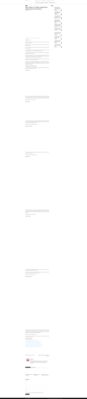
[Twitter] (27, 12)
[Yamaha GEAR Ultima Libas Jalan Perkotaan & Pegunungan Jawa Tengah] (52, 17)
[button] (61, 2)
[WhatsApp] (30, 12)
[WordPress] (34, 364)
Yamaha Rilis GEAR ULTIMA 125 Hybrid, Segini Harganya (58, 37)
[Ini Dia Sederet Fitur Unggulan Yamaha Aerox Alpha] (37, 371)
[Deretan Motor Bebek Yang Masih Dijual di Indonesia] (29, 371)
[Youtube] (61, 0)
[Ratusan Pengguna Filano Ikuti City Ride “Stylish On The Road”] (52, 34)
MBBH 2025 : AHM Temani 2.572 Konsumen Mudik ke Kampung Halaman (58, 25)
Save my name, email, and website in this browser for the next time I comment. (35, 392)
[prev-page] (25, 376)
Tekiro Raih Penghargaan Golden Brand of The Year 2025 (58, 45)
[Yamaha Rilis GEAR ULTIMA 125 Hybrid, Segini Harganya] (52, 38)
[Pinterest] (29, 12)
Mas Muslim (27, 10)
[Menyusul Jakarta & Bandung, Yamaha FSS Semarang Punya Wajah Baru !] (52, 21)
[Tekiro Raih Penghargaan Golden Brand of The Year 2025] (52, 46)
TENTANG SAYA (51, 398)
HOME (36, 2)
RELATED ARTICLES (28, 367)
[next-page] (26, 376)
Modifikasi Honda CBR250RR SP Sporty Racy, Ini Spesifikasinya (43, 355)
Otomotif (28, 4)
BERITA (38, 2)
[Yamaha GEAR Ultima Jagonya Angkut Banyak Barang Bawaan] (52, 13)
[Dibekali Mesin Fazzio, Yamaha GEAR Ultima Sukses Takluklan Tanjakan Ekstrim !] (52, 8)
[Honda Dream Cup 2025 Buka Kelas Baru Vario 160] (52, 30)
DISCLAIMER (60, 398)
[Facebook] (57, 0)
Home (26, 4)
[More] (32, 12)
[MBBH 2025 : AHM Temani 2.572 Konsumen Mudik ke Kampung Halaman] (52, 25)
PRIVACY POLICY (57, 398)
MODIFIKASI (46, 2)
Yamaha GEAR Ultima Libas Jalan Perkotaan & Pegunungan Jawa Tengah (58, 17)
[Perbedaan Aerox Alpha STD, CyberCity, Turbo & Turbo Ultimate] (45, 371)
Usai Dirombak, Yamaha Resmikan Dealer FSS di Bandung (58, 41)
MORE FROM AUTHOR (33, 367)
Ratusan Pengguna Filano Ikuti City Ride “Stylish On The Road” (58, 33)
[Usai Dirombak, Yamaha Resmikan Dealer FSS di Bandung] (52, 42)
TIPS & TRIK (50, 2)
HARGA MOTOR (42, 2)
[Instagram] (58, 0)
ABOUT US (53, 2)
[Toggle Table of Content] (29, 40)
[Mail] (60, 0)
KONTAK (54, 398)
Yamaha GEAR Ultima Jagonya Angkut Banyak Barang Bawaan (58, 12)
